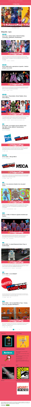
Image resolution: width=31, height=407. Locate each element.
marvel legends (11, 238)
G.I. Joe (11, 90)
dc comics (8, 60)
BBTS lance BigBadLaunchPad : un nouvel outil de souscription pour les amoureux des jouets (22, 361)
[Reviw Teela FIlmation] (11, 17)
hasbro (4, 238)
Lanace (4, 275)
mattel (8, 297)
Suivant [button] (28, 16)
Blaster (4, 69)
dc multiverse (12, 60)
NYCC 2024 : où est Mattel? (9, 273)
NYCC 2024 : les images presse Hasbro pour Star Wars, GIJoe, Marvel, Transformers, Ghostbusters (14, 127)
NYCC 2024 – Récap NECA (9, 156)
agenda (4, 90)
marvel (7, 238)
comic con (8, 90)
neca (11, 178)
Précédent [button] (2, 16)
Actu (3, 34)
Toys (5, 34)
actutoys (8, 178)
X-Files (3, 301)
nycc (10, 297)
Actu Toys (5, 60)
